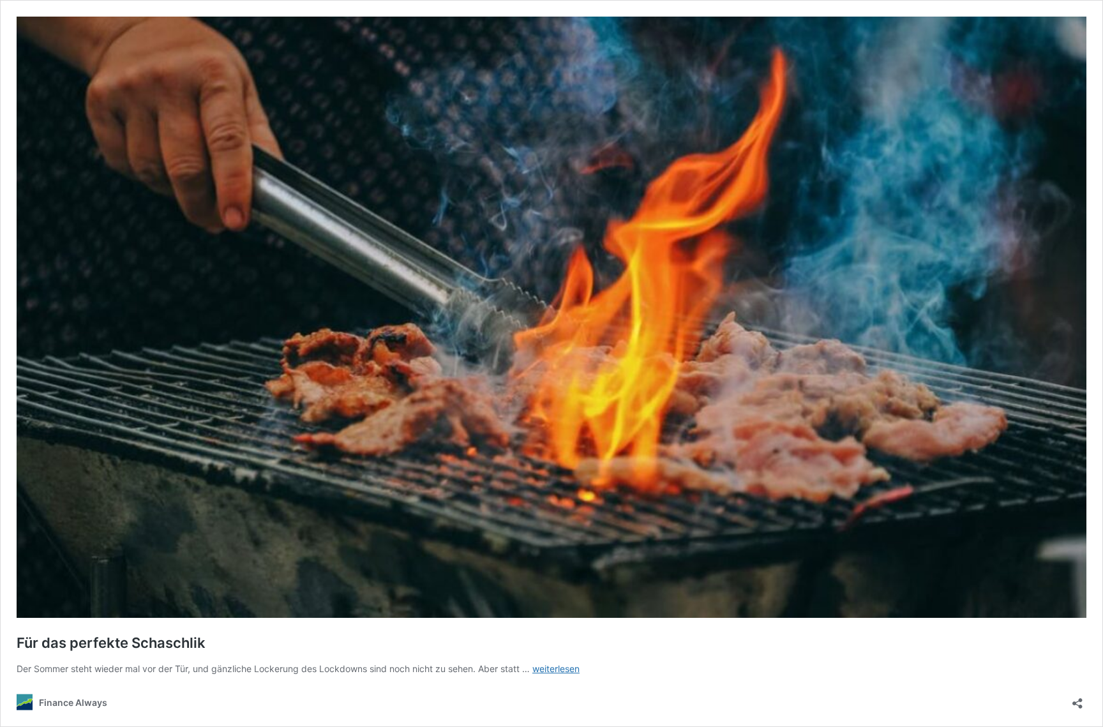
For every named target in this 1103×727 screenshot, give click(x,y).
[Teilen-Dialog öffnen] (1077, 699)
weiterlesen (556, 668)
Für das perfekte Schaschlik (111, 642)
